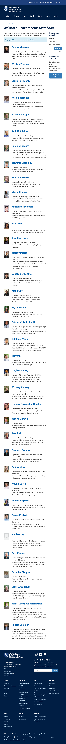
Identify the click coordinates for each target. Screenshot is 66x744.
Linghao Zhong (20, 370)
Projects (21, 705)
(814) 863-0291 (8, 671)
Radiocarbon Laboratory (40, 699)
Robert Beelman (20, 624)
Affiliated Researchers (54, 691)
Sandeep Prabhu (21, 450)
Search (51, 39)
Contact (6, 696)
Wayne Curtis (19, 483)
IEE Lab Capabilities (39, 704)
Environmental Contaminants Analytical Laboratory (40, 695)
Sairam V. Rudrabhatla (24, 322)
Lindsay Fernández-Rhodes (26, 404)
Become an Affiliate (55, 76)
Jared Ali (16, 433)
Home (5, 24)
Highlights (21, 716)
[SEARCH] (60, 2)
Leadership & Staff (54, 693)
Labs (25, 16)
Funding (56, 16)
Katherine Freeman (22, 206)
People (32, 16)
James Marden (20, 418)
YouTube (45, 654)
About (8, 16)
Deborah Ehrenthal (22, 273)
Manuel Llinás (19, 192)
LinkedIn (40, 654)
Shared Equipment (38, 702)
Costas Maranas (20, 47)
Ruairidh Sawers (20, 177)
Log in (52, 737)
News (40, 16)
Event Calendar (23, 719)
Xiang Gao (17, 290)
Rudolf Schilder (20, 131)
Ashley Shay (18, 467)
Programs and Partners (10, 686)
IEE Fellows (52, 688)
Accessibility (28, 737)
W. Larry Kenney (20, 387)
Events (48, 16)
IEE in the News (8, 726)
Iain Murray (18, 534)
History (6, 691)
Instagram (36, 654)
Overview (6, 683)
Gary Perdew (18, 553)
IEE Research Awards (24, 708)
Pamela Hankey (20, 146)
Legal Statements (37, 737)
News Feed (7, 719)
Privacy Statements (9, 737)
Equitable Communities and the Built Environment (25, 698)
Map (5, 668)
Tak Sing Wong (20, 339)
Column (6, 724)
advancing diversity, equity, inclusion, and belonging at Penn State (30, 734)
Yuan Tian (17, 223)
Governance (52, 683)
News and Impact (38, 686)
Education (6, 688)
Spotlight (6, 716)
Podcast (6, 721)
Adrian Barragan (21, 97)
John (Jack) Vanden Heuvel (27, 603)
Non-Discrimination (19, 737)
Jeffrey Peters (19, 252)
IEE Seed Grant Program (40, 716)
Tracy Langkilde (20, 500)
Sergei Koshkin (20, 515)
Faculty (51, 686)
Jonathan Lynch (20, 238)
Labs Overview (38, 683)
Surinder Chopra (21, 572)
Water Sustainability (24, 703)
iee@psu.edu (7, 675)
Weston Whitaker (21, 64)
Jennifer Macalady (22, 162)
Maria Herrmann (21, 80)
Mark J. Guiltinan (21, 586)
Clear (59, 51)
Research (17, 16)
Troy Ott (16, 355)
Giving (5, 693)
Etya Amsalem (19, 307)
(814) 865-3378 (8, 673)
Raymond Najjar (20, 114)
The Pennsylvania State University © (14, 740)
